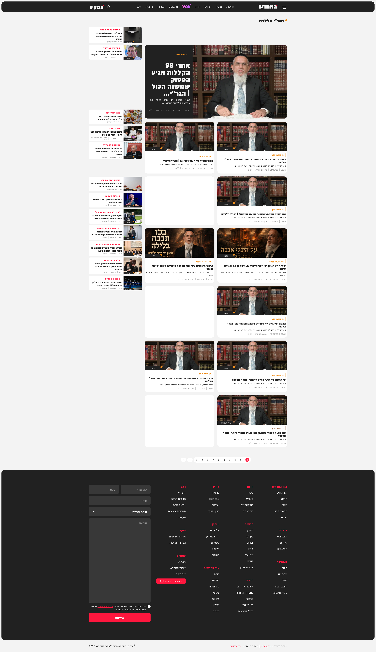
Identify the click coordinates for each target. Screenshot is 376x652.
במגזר (249, 598)
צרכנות (215, 504)
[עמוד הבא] (190, 460)
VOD (186, 6)
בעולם (249, 536)
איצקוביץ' (281, 536)
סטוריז (249, 498)
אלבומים (214, 530)
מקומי (216, 592)
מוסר (284, 504)
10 (196, 459)
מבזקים (181, 561)
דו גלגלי (181, 492)
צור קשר (181, 574)
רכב (139, 6)
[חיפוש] (108, 7)
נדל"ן (216, 604)
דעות (216, 574)
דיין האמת (247, 604)
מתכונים (173, 6)
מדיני (250, 548)
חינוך (284, 567)
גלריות (160, 6)
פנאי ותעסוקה (279, 592)
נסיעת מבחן (179, 504)
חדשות (230, 6)
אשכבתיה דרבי (245, 586)
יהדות (250, 542)
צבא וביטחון (246, 567)
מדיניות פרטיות (177, 536)
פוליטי (250, 561)
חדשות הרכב (178, 498)
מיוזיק (219, 6)
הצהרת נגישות (177, 542)
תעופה (182, 517)
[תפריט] (283, 6)
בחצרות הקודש (244, 592)
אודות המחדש (178, 567)
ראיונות (215, 554)
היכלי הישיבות (245, 611)
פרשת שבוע (280, 511)
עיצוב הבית (281, 586)
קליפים (215, 548)
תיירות (216, 611)
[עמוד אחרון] (183, 460)
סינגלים (215, 542)
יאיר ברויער (236, 646)
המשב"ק (282, 548)
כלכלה (215, 580)
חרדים (207, 6)
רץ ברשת (248, 511)
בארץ (250, 530)
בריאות (215, 492)
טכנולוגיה (214, 498)
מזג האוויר (213, 586)
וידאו (197, 6)
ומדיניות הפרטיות (105, 606)
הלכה (284, 498)
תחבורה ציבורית (177, 511)
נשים (284, 580)
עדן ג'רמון (265, 646)
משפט (215, 598)
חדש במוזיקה (212, 536)
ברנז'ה (149, 6)
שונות (284, 517)
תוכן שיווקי (213, 511)
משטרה (249, 554)
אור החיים (282, 492)
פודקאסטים (246, 504)
